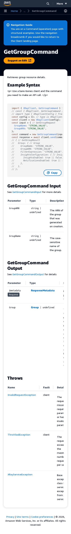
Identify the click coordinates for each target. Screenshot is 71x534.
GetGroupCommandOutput (28, 274)
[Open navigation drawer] (5, 11)
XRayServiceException (20, 474)
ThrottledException (19, 434)
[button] (47, 3)
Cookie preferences (42, 516)
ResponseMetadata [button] (43, 290)
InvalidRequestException (22, 394)
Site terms (22, 516)
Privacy (10, 516)
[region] (35, 226)
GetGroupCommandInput (27, 191)
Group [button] (35, 307)
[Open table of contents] (65, 11)
